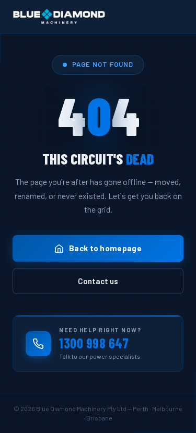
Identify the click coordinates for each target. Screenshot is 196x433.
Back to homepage (105, 248)
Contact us (98, 281)
